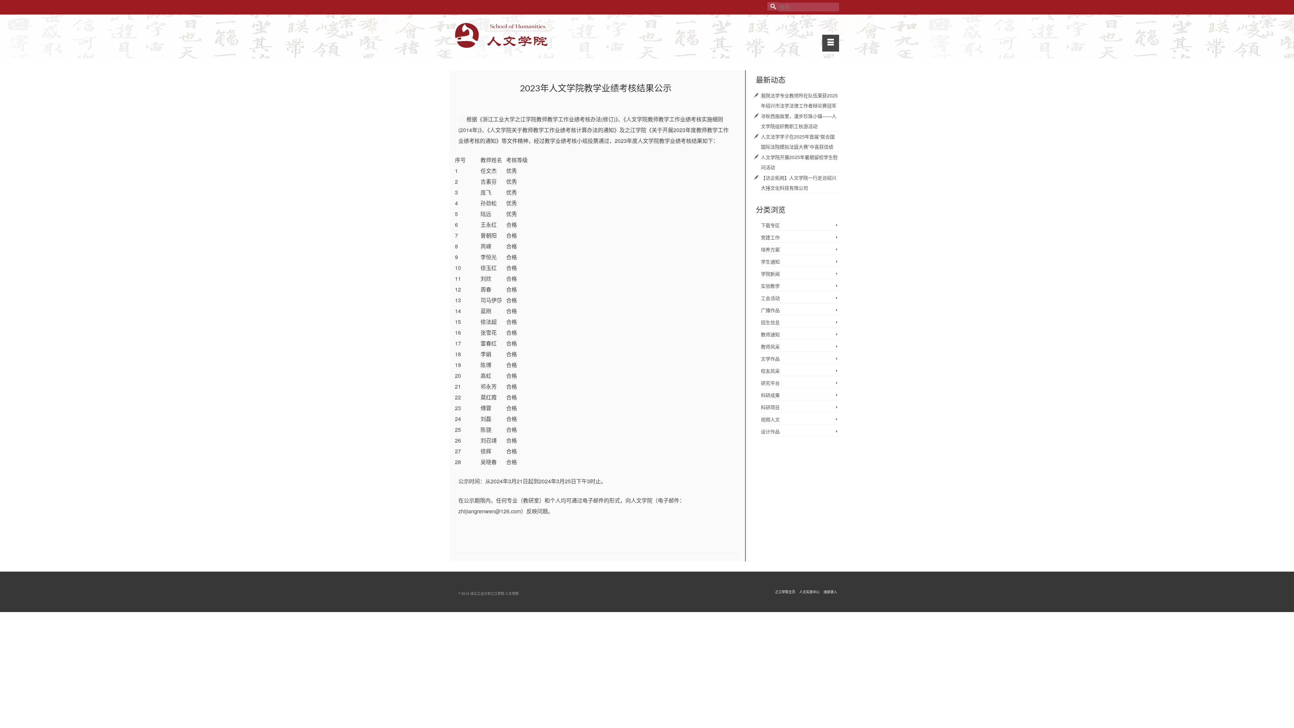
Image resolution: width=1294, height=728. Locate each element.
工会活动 (770, 298)
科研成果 (770, 395)
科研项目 (770, 407)
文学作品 (770, 358)
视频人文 (770, 419)
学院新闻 (770, 273)
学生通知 (770, 261)
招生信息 (770, 322)
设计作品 (770, 431)
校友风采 (770, 370)
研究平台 (770, 383)
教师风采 (770, 346)
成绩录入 (830, 591)
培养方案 (770, 249)
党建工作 (770, 237)
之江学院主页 (785, 591)
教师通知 (770, 334)
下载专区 (770, 225)
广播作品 (770, 310)
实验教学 (770, 285)
